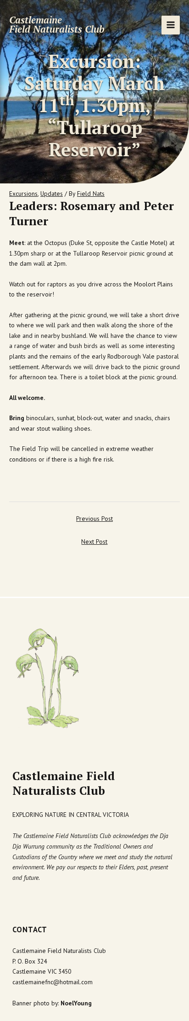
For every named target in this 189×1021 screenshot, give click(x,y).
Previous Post (94, 518)
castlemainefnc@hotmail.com (52, 982)
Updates (51, 193)
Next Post (94, 541)
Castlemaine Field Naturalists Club (57, 25)
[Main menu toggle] (170, 25)
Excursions (23, 193)
